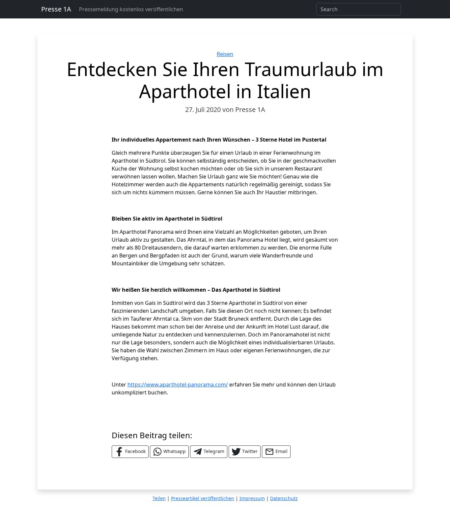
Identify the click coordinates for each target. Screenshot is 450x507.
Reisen (225, 54)
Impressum (252, 498)
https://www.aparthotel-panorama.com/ (177, 384)
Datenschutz (284, 498)
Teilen (159, 498)
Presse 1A (56, 9)
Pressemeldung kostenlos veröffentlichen (131, 9)
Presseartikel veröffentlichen (202, 498)
